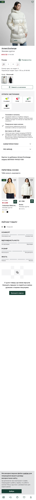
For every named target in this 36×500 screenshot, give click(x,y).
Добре (11, 491)
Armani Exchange (9, 48)
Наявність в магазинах (18, 87)
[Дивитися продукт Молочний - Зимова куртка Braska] (26, 188)
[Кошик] (17, 497)
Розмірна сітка (26, 60)
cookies (26, 473)
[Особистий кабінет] (31, 497)
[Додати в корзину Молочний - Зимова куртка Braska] (32, 201)
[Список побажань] (24, 497)
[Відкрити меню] (10, 497)
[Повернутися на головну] (4, 497)
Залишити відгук (17, 293)
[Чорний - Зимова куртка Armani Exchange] (10, 79)
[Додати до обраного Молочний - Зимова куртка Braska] (32, 180)
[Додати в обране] (32, 2)
